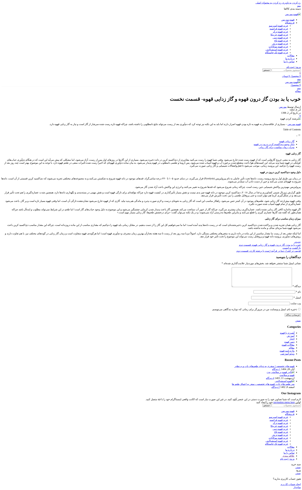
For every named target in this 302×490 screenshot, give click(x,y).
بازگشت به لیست (291, 248)
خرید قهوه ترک (280, 31)
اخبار (291, 339)
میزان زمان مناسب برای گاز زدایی (276, 147)
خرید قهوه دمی (280, 37)
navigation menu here (284, 402)
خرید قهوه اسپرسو (278, 25)
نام (298, 291)
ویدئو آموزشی (287, 353)
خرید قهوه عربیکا (279, 34)
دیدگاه (297, 286)
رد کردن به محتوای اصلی (268, 2)
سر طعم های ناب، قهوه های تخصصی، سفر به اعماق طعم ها (263, 384)
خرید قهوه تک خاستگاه (276, 52)
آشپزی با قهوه (287, 333)
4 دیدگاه (270, 378)
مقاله (298, 91)
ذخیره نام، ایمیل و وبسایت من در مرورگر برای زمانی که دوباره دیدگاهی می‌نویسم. (254, 309)
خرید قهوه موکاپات (278, 46)
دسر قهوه (289, 341)
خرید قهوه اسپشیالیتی (277, 49)
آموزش (290, 336)
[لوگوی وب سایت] (293, 14)
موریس (283, 107)
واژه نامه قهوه (287, 350)
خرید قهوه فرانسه (279, 28)
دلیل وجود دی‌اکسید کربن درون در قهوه (274, 144)
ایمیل (297, 297)
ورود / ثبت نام (287, 458)
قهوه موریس (294, 124)
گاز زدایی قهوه (286, 141)
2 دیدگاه (275, 387)
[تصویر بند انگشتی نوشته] (280, 372)
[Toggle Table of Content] (298, 135)
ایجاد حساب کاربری (290, 484)
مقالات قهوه (288, 344)
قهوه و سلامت (287, 375)
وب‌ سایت (296, 303)
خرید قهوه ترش (280, 43)
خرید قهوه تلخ (281, 40)
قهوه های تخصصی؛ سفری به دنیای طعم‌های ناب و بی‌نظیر (264, 366)
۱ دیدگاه (276, 369)
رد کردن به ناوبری (291, 2)
